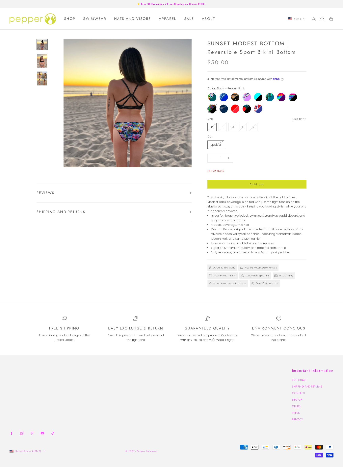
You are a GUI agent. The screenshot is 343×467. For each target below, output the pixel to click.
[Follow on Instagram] (22, 433)
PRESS (296, 413)
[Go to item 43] (42, 60)
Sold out (257, 184)
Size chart (299, 119)
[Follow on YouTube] (42, 433)
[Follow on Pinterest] (32, 433)
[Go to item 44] (42, 78)
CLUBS (296, 406)
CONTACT (298, 393)
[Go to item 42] (42, 44)
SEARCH (297, 400)
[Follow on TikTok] (53, 433)
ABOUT (208, 18)
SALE (189, 18)
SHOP (69, 18)
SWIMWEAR (94, 18)
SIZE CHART (299, 380)
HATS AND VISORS (132, 18)
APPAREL (167, 18)
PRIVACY (297, 419)
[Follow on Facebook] (11, 433)
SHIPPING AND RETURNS (307, 387)
